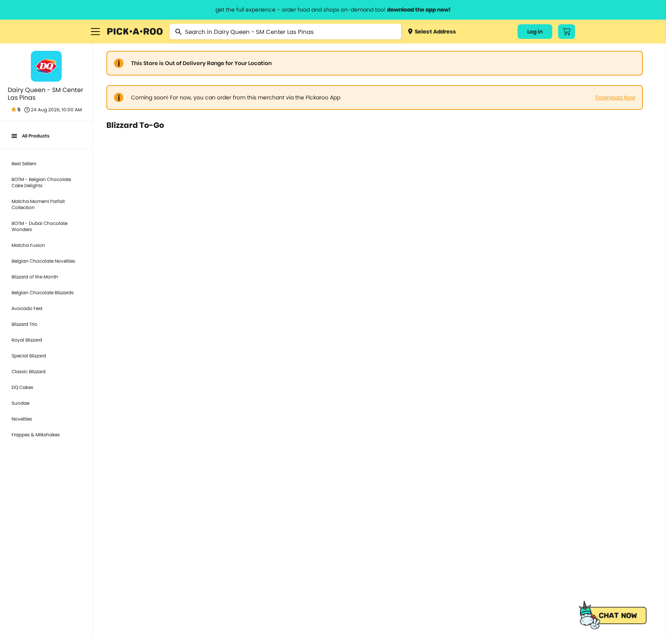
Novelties (22, 419)
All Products (35, 135)
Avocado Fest (27, 308)
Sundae (20, 403)
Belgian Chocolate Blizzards (43, 292)
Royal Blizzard (27, 340)
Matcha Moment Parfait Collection (38, 204)
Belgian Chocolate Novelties (43, 261)
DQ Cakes (22, 387)
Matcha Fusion (28, 245)
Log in (535, 31)
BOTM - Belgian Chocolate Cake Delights (41, 182)
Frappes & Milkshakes (36, 434)
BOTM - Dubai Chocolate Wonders (39, 226)
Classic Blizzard (28, 371)
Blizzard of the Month (35, 276)
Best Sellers (24, 163)
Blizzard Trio (24, 324)
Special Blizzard (29, 355)
